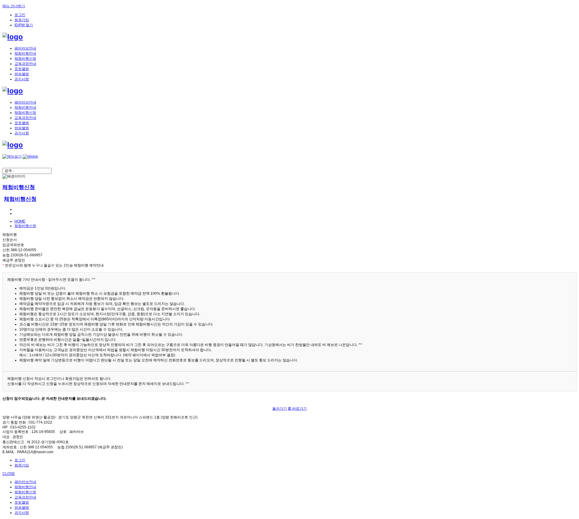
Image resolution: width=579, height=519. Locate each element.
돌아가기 (279, 408)
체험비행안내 (25, 53)
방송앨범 (21, 74)
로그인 (19, 15)
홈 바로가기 (297, 408)
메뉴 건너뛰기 (13, 6)
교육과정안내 (25, 64)
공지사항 (21, 79)
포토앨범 (21, 69)
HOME (19, 221)
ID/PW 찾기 (23, 25)
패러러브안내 (25, 48)
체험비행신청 (25, 58)
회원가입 (21, 20)
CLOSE (8, 474)
